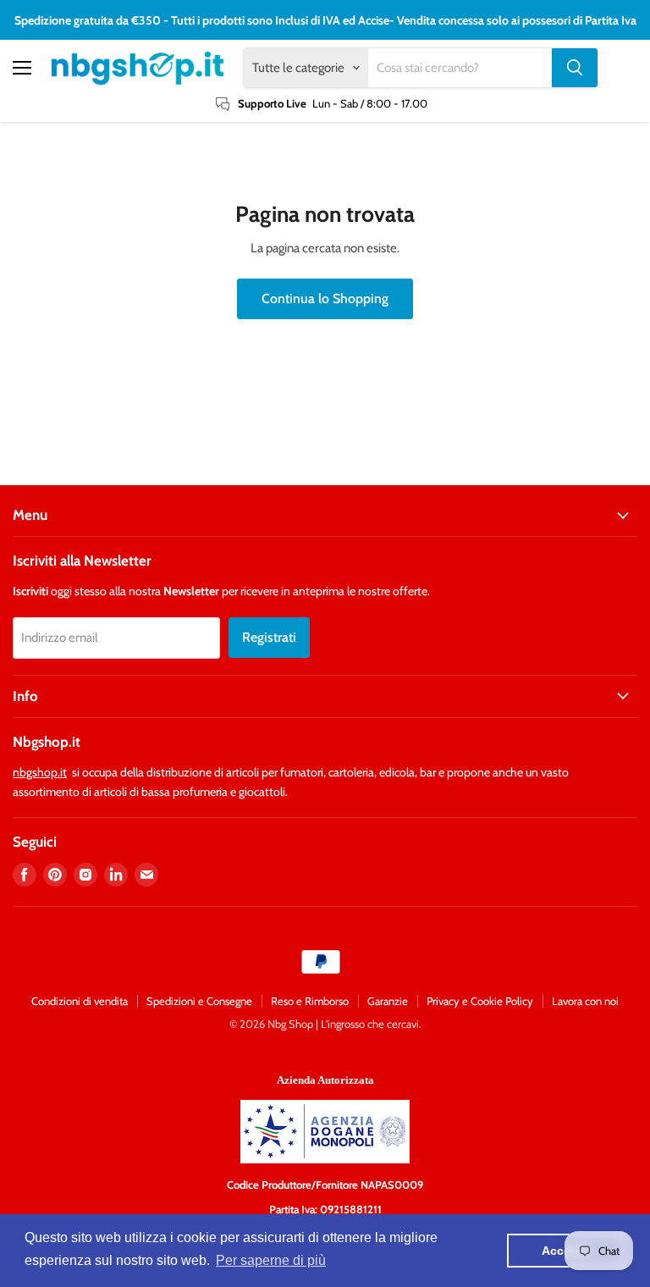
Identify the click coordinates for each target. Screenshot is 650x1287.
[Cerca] (575, 67)
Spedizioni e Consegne (199, 1001)
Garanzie (387, 1001)
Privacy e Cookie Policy (480, 1001)
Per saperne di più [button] (271, 1260)
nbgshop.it (40, 772)
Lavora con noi (585, 1001)
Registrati (269, 637)
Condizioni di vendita (79, 1001)
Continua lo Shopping (325, 298)
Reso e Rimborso (310, 1001)
